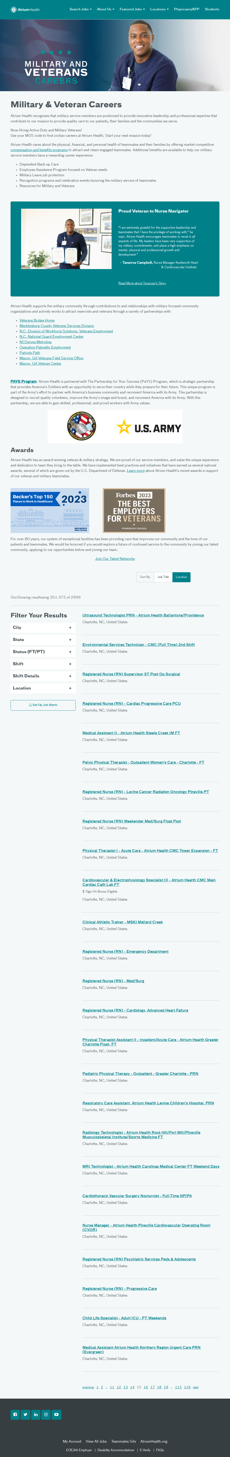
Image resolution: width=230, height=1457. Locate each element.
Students (212, 9)
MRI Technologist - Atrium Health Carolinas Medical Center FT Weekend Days (150, 1167)
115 (178, 1387)
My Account (72, 1442)
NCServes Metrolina (35, 342)
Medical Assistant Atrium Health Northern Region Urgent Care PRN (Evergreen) (141, 1350)
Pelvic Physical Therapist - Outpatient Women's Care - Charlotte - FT (143, 763)
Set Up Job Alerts (44, 705)
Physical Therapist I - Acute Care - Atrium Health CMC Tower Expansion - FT (150, 851)
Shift (18, 664)
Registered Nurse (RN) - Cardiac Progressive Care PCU (131, 704)
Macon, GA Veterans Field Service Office (51, 358)
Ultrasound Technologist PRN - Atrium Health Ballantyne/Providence (143, 615)
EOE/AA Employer (79, 1450)
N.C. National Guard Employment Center (52, 337)
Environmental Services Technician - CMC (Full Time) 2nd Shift (138, 645)
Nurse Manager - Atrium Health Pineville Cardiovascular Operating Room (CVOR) (146, 1228)
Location (181, 577)
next (195, 1387)
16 (146, 1387)
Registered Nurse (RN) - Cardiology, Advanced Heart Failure (135, 1011)
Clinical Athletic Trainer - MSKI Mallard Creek (122, 922)
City (17, 628)
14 (132, 1387)
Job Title (163, 577)
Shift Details (26, 676)
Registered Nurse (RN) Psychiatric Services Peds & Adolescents (139, 1259)
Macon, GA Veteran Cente (40, 364)
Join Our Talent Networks (115, 559)
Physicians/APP (186, 9)
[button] (15, 1415)
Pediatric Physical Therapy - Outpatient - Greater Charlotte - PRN (140, 1074)
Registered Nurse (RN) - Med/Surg (113, 981)
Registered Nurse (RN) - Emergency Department (125, 952)
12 (119, 1387)
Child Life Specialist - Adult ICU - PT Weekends (124, 1318)
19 (166, 1387)
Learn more (136, 471)
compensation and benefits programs (39, 150)
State (18, 640)
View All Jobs (96, 1442)
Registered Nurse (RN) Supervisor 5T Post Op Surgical (131, 674)
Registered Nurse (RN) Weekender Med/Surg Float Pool (131, 821)
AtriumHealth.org (153, 1442)
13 (125, 1387)
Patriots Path (30, 353)
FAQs (160, 1450)
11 (112, 1387)
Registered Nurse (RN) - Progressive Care (119, 1289)
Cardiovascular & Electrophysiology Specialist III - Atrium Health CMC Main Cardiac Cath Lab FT (149, 883)
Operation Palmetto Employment (45, 347)
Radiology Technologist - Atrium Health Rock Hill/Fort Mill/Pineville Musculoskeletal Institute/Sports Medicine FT (141, 1135)
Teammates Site (123, 1442)
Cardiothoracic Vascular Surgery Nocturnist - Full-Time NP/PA (137, 1196)
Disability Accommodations (115, 1450)
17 (152, 1387)
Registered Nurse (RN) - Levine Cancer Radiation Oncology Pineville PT (145, 792)
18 (159, 1387)
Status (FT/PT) (29, 652)
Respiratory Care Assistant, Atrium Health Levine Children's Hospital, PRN (148, 1103)
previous (88, 1387)
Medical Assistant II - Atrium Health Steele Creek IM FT (131, 733)
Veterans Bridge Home (37, 321)
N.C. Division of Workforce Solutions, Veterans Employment (66, 331)
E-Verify (145, 1450)
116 (187, 1387)
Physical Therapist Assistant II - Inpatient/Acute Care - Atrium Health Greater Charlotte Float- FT (150, 1042)
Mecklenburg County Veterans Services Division (57, 326)
